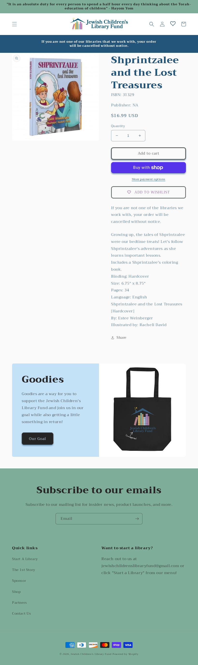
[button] (14, 24)
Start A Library (25, 559)
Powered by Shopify (126, 654)
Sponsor (19, 580)
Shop (16, 592)
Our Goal (37, 439)
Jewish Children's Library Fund (91, 654)
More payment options (148, 179)
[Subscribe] (137, 518)
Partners (19, 602)
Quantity (118, 126)
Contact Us (21, 613)
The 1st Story (23, 570)
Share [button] (121, 337)
